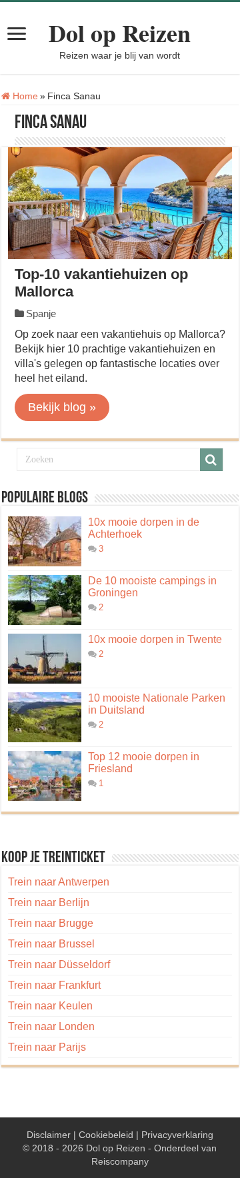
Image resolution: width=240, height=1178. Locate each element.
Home (24, 96)
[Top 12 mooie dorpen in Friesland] (44, 776)
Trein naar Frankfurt (54, 985)
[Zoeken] (211, 459)
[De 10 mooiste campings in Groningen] (44, 600)
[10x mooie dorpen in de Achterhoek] (44, 541)
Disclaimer (49, 1134)
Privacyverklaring (177, 1134)
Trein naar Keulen (50, 1005)
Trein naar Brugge (50, 923)
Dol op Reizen (120, 32)
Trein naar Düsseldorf (59, 964)
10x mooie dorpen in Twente (155, 639)
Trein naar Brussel (51, 943)
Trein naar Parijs (47, 1047)
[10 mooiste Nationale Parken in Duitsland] (44, 717)
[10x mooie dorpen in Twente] (44, 659)
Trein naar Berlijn (48, 902)
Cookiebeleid (106, 1134)
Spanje (41, 313)
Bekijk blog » (62, 407)
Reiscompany (120, 1161)
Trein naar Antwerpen (58, 881)
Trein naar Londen (51, 1026)
